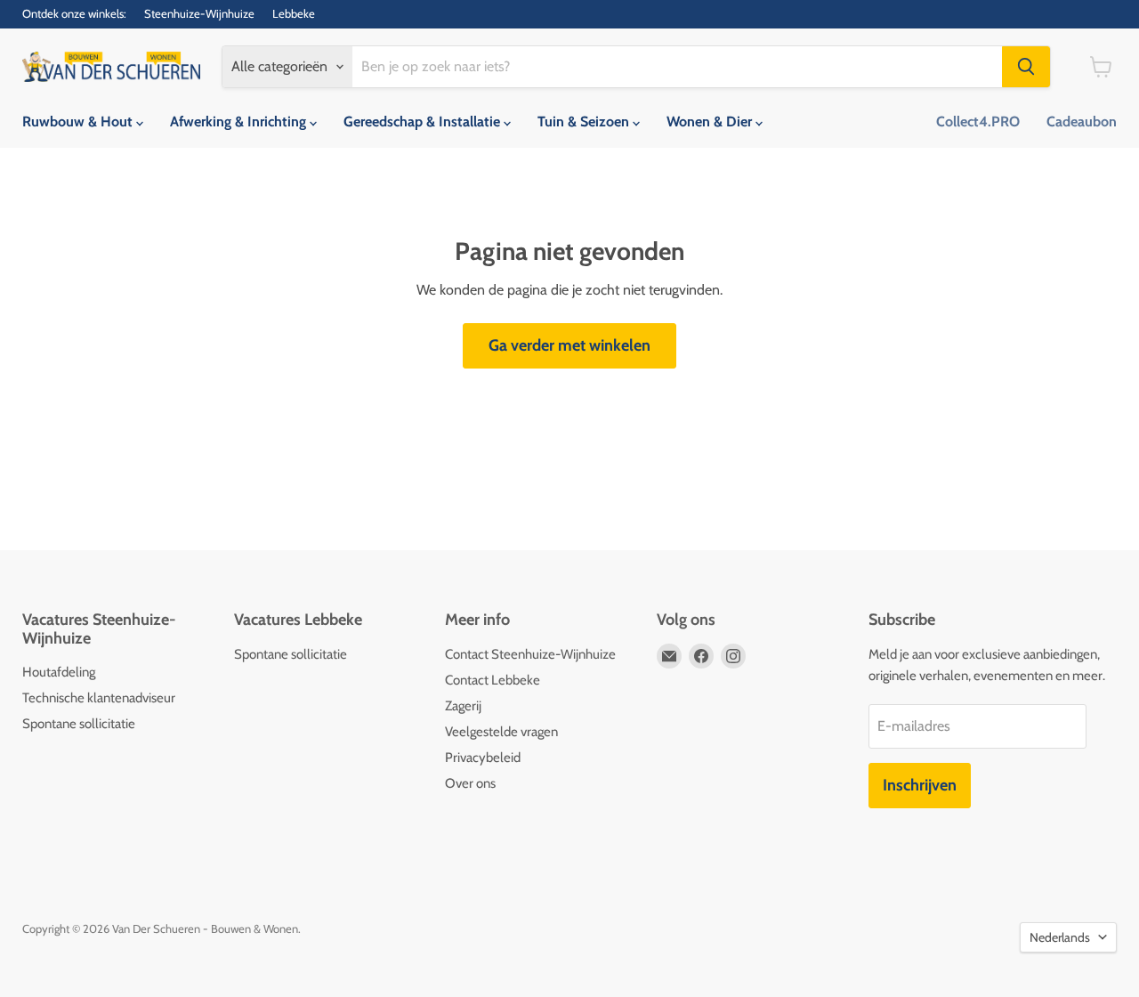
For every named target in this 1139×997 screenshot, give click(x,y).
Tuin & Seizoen (585, 121)
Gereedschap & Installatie (423, 121)
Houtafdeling (58, 672)
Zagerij (463, 706)
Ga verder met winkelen (569, 345)
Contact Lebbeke (492, 680)
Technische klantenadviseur (98, 698)
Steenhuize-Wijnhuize (199, 13)
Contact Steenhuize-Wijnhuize (530, 654)
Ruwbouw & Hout (79, 121)
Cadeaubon (1081, 121)
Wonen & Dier (710, 121)
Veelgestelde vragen (501, 732)
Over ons (470, 783)
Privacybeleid (483, 758)
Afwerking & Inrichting (240, 121)
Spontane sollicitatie (78, 724)
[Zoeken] (1026, 66)
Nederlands (1060, 937)
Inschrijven (920, 785)
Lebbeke (293, 13)
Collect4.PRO (978, 121)
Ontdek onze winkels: (74, 13)
